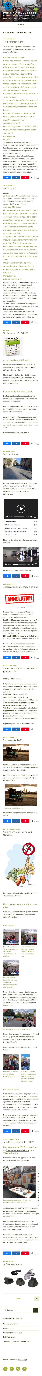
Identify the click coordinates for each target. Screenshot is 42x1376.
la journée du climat (11, 896)
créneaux (15, 406)
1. (10, 521)
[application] (21, 509)
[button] (21, 509)
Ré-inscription (10, 188)
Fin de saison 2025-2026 (15, 333)
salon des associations (25, 417)
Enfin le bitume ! (11, 454)
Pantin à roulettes (20, 12)
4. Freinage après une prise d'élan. (16, 531)
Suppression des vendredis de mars (21, 587)
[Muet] (31, 517)
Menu (22, 25)
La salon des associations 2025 (18, 1142)
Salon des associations (12, 290)
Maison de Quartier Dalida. (26, 724)
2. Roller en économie (12, 525)
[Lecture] (7, 517)
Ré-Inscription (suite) (13, 41)
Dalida (27, 375)
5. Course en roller (11, 535)
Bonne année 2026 (12, 740)
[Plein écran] (35, 517)
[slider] (19, 564)
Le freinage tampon (13, 1264)
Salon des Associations (17, 1150)
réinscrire (31, 396)
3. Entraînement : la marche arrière (17, 528)
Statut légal (22, 1360)
